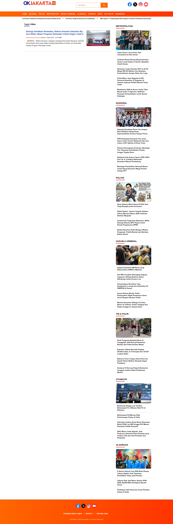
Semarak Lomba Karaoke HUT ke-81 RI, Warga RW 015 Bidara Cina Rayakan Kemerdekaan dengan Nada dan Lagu (132, 71)
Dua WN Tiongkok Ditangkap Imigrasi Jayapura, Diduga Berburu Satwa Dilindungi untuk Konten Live (132, 277)
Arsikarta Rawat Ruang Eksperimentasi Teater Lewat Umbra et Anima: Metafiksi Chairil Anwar (133, 62)
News (100, 14)
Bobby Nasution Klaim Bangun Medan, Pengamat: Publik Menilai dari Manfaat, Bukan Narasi (133, 232)
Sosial (38, 37)
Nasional (33, 14)
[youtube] (146, 6)
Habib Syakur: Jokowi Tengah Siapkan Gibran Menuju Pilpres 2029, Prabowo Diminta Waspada (132, 213)
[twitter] (135, 6)
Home (24, 14)
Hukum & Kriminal (68, 14)
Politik (42, 14)
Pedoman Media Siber (72, 514)
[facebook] (130, 6)
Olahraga (81, 14)
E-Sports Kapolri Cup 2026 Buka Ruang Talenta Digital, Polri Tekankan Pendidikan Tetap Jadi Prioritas (133, 473)
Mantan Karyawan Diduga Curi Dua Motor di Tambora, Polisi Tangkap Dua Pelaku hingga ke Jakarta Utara (132, 305)
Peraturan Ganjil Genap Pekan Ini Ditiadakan (72, 18)
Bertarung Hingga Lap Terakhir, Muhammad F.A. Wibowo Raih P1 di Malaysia (131, 408)
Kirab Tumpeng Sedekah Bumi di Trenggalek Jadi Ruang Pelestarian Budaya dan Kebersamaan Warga (131, 342)
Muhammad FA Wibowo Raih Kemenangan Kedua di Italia (128, 416)
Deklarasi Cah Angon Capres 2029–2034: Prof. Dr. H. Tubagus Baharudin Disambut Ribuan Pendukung (133, 159)
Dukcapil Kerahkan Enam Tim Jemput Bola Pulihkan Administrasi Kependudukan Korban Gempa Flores (132, 131)
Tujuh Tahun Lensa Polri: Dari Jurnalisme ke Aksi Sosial (129, 54)
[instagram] (141, 6)
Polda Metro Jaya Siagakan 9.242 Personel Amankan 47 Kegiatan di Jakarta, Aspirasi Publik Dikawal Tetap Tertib (132, 81)
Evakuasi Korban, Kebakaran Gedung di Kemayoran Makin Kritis (30, 18)
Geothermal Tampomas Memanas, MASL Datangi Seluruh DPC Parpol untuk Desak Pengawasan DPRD (133, 223)
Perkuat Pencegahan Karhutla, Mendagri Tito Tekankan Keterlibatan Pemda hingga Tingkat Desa (133, 150)
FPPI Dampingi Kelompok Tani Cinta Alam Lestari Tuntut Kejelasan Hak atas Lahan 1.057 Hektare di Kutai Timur (133, 141)
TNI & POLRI (108, 14)
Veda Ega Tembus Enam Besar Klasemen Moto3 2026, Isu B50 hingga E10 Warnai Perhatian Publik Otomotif (133, 424)
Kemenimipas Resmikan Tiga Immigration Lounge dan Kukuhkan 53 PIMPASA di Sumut (132, 286)
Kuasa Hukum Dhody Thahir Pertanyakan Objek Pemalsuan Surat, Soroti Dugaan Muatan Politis (132, 295)
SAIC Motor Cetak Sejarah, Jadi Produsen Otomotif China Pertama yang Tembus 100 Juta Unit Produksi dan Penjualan (133, 434)
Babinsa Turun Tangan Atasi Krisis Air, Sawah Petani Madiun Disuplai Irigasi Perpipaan (132, 361)
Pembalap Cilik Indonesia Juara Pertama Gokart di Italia (133, 491)
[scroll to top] (165, 520)
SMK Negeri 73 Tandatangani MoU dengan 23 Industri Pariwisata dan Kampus (117, 18)
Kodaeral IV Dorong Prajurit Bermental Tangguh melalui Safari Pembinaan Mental (132, 370)
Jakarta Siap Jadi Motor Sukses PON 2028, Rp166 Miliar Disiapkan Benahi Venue (132, 483)
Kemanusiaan (30, 37)
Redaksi (89, 514)
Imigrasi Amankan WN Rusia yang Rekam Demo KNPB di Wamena (130, 269)
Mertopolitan (53, 14)
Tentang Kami (102, 514)
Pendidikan (120, 14)
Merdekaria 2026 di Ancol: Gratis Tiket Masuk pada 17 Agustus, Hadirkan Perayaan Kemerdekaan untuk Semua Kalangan (132, 93)
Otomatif (92, 14)
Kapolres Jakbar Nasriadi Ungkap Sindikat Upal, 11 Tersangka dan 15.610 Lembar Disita (133, 352)
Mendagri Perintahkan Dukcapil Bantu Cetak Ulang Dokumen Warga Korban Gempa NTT (132, 168)
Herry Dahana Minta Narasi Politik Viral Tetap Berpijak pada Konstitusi (132, 205)
